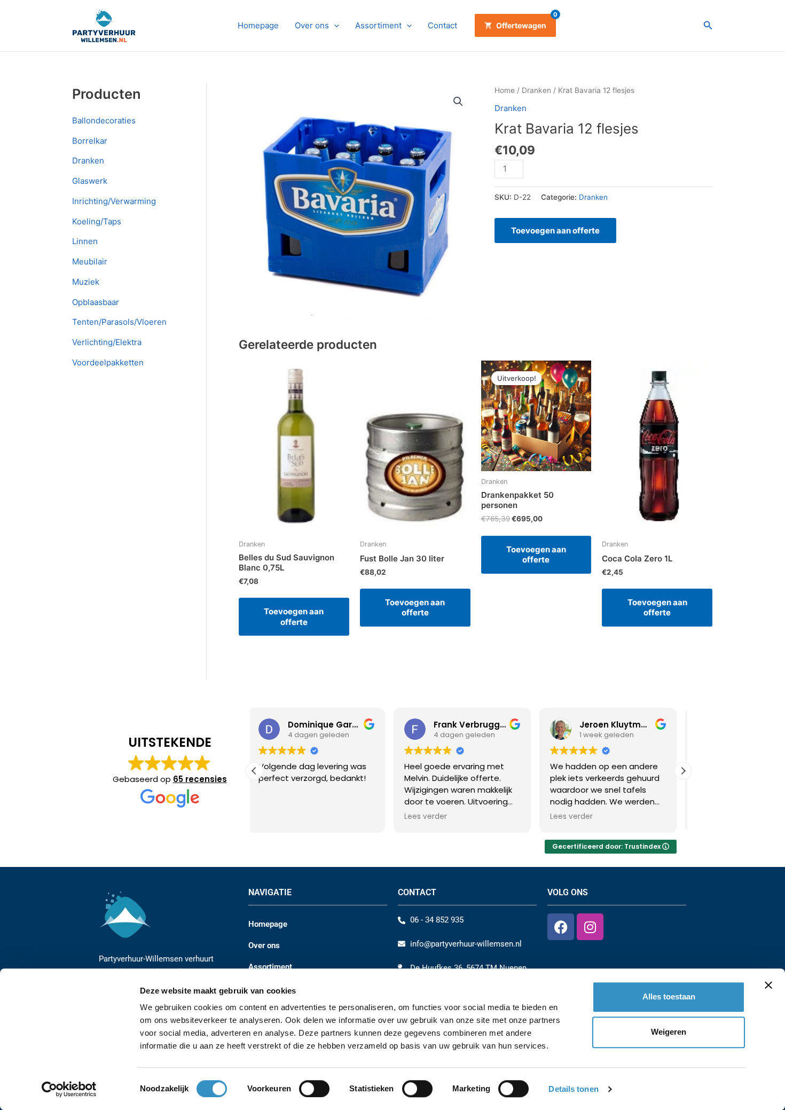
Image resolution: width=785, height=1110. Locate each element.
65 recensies (200, 779)
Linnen (85, 241)
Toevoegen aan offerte (555, 230)
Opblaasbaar (95, 302)
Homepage (258, 25)
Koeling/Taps (96, 221)
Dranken (88, 160)
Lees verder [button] (286, 817)
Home (504, 90)
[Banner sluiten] (768, 985)
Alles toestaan (668, 996)
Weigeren (668, 1032)
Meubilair (89, 261)
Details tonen (573, 1088)
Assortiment (378, 25)
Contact (442, 25)
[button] (334, 25)
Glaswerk (89, 181)
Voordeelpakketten (108, 362)
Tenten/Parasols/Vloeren (119, 322)
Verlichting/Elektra (107, 342)
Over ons (312, 25)
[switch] (314, 1088)
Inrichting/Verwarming (114, 201)
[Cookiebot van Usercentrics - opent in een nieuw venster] (69, 1089)
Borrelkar (89, 141)
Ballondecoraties (104, 120)
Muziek (85, 282)
